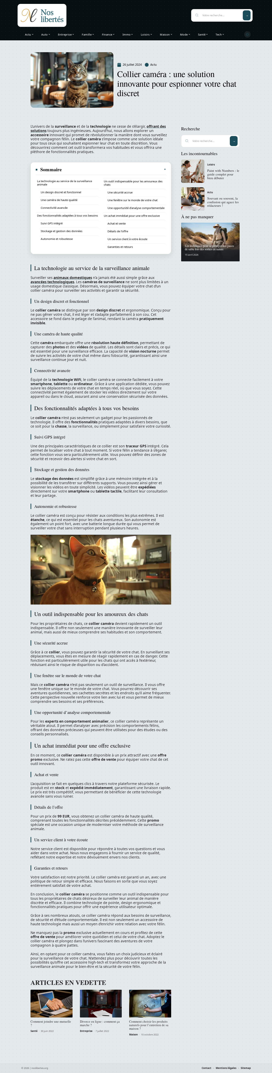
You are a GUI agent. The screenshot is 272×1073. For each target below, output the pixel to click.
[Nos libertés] (42, 15)
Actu (153, 64)
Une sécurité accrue (120, 192)
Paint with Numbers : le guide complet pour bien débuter (223, 174)
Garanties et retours (120, 247)
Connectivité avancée (54, 208)
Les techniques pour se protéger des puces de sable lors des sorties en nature (209, 247)
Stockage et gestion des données (61, 231)
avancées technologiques (52, 281)
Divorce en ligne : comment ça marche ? (100, 1023)
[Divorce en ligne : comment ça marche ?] (101, 1003)
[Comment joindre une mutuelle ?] (52, 1003)
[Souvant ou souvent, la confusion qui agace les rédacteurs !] (192, 199)
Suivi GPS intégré (52, 223)
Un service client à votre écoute (127, 239)
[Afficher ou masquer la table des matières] (114, 169)
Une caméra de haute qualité (59, 200)
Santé (34, 1031)
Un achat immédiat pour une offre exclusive (132, 215)
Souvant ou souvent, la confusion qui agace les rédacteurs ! (223, 202)
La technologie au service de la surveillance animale (64, 182)
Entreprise (86, 1031)
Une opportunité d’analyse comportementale (136, 208)
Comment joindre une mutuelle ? (51, 1023)
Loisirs (211, 164)
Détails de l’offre (118, 231)
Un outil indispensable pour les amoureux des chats (133, 182)
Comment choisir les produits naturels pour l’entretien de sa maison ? (148, 1025)
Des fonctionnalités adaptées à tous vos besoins (67, 215)
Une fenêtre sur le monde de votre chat (132, 200)
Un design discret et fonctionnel (61, 192)
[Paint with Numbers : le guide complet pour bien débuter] (192, 171)
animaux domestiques (72, 277)
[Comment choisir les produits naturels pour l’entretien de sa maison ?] (150, 1003)
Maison (133, 1034)
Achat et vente (117, 223)
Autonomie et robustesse (57, 239)
